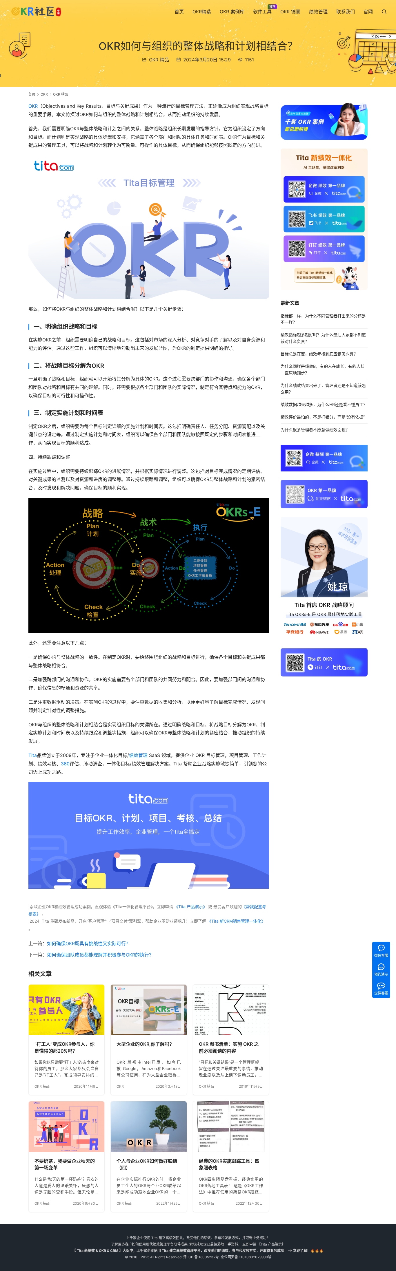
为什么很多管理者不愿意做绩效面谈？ (315, 429)
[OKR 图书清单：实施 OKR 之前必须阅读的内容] (231, 1010)
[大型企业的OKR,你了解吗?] (148, 1010)
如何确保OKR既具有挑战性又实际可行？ (88, 943)
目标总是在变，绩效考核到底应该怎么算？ (319, 353)
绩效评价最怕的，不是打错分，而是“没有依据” (323, 416)
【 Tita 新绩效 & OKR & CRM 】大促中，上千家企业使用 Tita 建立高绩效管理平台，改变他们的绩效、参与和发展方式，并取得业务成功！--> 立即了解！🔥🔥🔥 (198, 1250)
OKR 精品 (159, 60)
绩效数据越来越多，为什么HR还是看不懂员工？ (324, 404)
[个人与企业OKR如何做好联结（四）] (148, 1126)
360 (65, 764)
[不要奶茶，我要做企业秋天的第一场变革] (66, 1126)
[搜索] (384, 11)
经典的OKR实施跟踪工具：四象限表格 (229, 1164)
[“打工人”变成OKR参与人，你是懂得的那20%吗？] (66, 1010)
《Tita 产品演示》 (190, 906)
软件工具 (262, 11)
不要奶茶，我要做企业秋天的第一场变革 (64, 1164)
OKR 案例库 (232, 11)
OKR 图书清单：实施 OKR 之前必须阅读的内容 (229, 1047)
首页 (179, 11)
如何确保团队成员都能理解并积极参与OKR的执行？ (100, 955)
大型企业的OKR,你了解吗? (144, 1044)
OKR (33, 106)
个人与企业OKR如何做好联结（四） (147, 1164)
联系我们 (345, 11)
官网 (368, 11)
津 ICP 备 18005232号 (201, 1257)
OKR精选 (201, 11)
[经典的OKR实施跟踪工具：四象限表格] (231, 1126)
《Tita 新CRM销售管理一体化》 (236, 921)
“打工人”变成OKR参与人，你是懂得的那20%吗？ (64, 1047)
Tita (32, 755)
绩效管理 (318, 11)
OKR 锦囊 (290, 11)
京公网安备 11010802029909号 (246, 1257)
